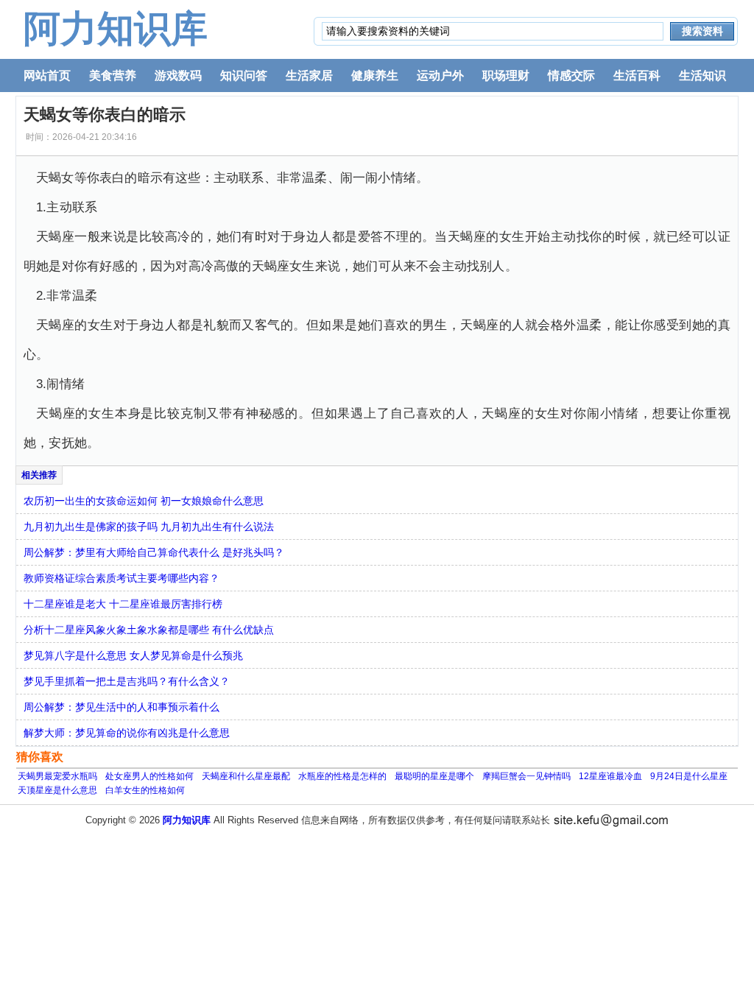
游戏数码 (178, 75)
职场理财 (505, 75)
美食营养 (112, 75)
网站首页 (47, 75)
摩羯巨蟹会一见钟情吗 (526, 776)
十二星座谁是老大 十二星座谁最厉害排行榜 (123, 604)
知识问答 (243, 75)
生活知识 (702, 75)
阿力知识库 (116, 28)
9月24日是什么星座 (688, 776)
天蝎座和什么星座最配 (246, 776)
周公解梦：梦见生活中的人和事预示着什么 (121, 707)
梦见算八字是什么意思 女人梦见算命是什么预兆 (133, 655)
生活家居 (309, 75)
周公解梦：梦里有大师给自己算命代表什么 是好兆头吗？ (154, 552)
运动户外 (440, 75)
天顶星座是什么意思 (57, 790)
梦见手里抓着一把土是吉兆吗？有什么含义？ (127, 681)
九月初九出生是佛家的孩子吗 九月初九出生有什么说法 (149, 526)
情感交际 (571, 75)
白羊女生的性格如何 (145, 790)
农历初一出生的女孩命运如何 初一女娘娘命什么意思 (144, 501)
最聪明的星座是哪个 (434, 776)
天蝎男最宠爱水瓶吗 (57, 776)
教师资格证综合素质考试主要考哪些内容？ (121, 578)
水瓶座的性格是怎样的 (342, 776)
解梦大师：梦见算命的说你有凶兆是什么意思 (127, 733)
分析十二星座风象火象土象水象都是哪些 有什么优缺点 (149, 630)
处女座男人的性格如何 (149, 776)
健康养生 (374, 75)
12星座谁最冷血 (610, 776)
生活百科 (636, 75)
